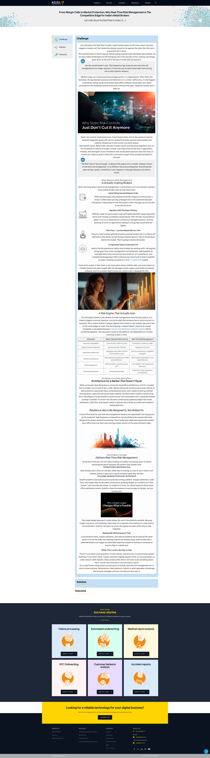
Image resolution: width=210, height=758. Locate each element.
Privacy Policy (145, 755)
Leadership (109, 735)
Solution (62, 47)
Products (97, 3)
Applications (82, 735)
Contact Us (105, 717)
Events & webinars (111, 741)
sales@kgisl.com (141, 737)
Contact (147, 3)
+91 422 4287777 (140, 731)
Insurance (55, 735)
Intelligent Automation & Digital (88, 731)
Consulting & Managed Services (88, 741)
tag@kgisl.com (140, 743)
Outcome (63, 54)
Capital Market (56, 731)
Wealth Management (58, 738)
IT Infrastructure (83, 738)
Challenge (63, 39)
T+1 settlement (136, 260)
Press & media (110, 738)
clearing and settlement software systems (127, 329)
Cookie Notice (153, 755)
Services (109, 3)
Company (122, 3)
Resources (135, 3)
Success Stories (110, 748)
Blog (107, 745)
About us (108, 731)
